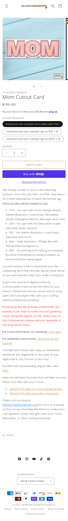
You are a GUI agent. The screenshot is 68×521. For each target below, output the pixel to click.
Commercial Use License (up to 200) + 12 (33, 139)
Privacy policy (38, 509)
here (5, 370)
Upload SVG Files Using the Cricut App (34, 393)
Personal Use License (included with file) (32, 124)
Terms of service (56, 509)
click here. (54, 332)
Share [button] (10, 435)
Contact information (35, 514)
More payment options (34, 182)
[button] (6, 6)
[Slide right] (41, 86)
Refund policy (21, 509)
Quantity (7, 146)
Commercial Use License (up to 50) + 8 (32, 131)
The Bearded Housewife (32, 504)
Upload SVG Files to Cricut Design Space (35, 389)
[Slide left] (26, 86)
